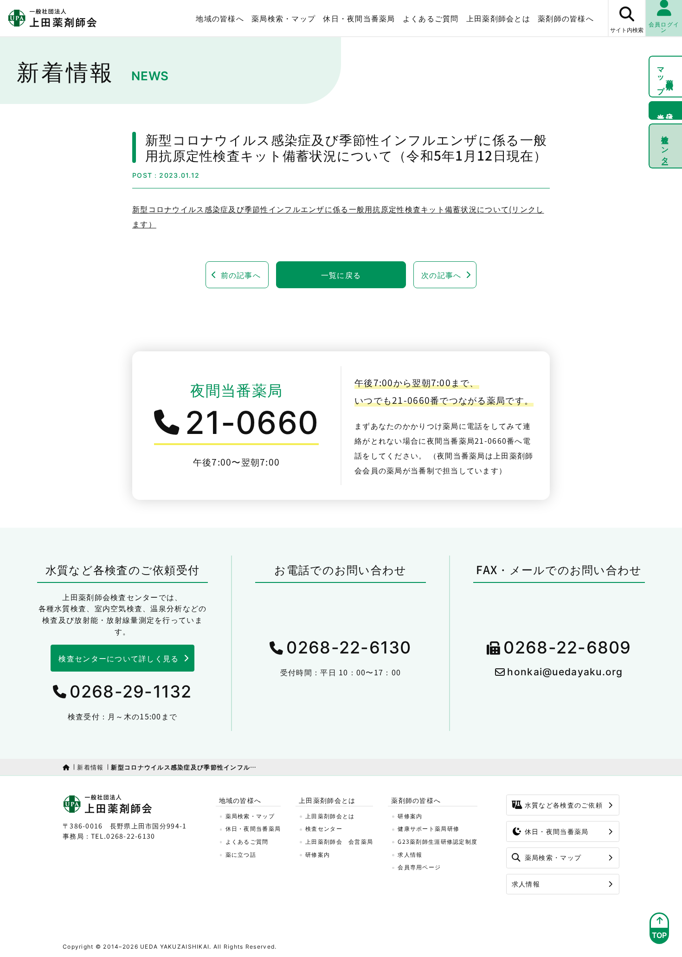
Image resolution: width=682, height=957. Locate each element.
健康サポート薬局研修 (428, 828)
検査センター (665, 146)
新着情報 (90, 767)
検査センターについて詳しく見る (118, 658)
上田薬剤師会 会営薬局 (339, 841)
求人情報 (410, 854)
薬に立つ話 (240, 854)
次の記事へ (441, 274)
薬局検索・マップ (283, 18)
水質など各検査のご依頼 (564, 804)
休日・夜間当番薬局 (359, 18)
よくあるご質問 (431, 18)
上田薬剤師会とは (329, 816)
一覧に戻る (341, 274)
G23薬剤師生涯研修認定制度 (437, 841)
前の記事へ (241, 274)
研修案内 (317, 854)
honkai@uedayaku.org (565, 672)
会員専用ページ (419, 867)
